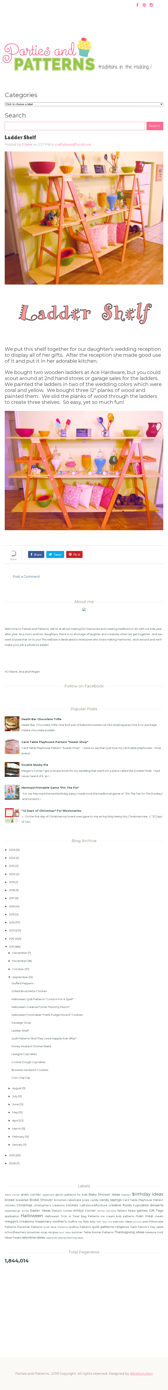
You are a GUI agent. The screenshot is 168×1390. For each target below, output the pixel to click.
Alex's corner (12, 1194)
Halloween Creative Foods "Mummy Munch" (40, 1007)
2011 (11, 946)
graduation (12, 1216)
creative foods (120, 1205)
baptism (126, 1194)
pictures (137, 1221)
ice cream (108, 1216)
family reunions (106, 1210)
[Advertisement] (84, 1299)
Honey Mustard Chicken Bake (31, 1046)
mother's (59, 1221)
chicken (10, 1205)
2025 (12, 849)
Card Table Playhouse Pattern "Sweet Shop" (55, 742)
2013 (12, 930)
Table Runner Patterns (99, 1232)
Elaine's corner (62, 1210)
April (15, 1120)
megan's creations (19, 1221)
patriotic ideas (122, 1221)
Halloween (32, 1215)
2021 (12, 865)
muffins (72, 1221)
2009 (12, 1163)
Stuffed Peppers (22, 983)
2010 (12, 1155)
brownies (60, 1200)
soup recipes (49, 1232)
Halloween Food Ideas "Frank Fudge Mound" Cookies (47, 1014)
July (14, 1096)
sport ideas (65, 1232)
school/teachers (15, 1232)
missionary (43, 1221)
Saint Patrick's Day (142, 1226)
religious (122, 1227)
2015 (12, 914)
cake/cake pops (78, 1200)
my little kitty (86, 1221)
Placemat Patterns (29, 1226)
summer (77, 1232)
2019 (12, 882)
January (17, 1144)
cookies (72, 1205)
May (15, 1112)
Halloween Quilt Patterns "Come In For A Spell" (42, 999)
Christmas (24, 1205)
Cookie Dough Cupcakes (28, 1062)
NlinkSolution (141, 1374)
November (19, 960)
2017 (12, 898)
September (20, 977)
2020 (12, 874)
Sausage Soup (21, 1022)
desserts (156, 1205)
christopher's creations (49, 1205)
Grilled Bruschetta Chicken (29, 991)
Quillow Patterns (80, 1226)
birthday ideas (147, 1194)
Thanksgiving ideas (129, 1232)
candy (94, 1200)
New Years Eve (104, 1221)
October (18, 969)
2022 (12, 857)
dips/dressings (12, 1210)
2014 (12, 922)
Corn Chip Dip (20, 1077)
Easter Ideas (40, 1210)
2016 (12, 906)
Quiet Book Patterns (55, 1227)
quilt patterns (103, 1227)
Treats (16, 1237)
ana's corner (31, 1194)
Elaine (27, 144)
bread (10, 1200)
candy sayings (110, 1200)
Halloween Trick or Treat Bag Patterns (72, 1216)
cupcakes (141, 1205)
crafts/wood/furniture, (73, 144)
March (16, 1128)
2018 (12, 890)
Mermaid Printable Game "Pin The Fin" (50, 787)
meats (159, 1216)
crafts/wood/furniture (93, 1205)
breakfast (22, 1200)
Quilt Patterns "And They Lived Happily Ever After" (44, 1038)
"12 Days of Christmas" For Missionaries (51, 810)
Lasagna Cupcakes (24, 1054)
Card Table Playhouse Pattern (143, 1200)
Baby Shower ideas (104, 1194)
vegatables (51, 1238)
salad (159, 1226)
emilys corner (84, 1210)
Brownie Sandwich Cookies (29, 1070)
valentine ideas (33, 1237)
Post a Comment (26, 577)
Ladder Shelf (19, 1030)
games (142, 1210)
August (17, 1088)
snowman (33, 1232)
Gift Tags (156, 1210)
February (18, 1136)
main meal (144, 1216)
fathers (122, 1210)
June (15, 1104)
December (19, 952)
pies (145, 1221)
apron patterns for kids (71, 1194)
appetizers (48, 1194)
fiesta (131, 1210)
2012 (12, 938)
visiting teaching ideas (70, 1237)
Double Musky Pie (35, 764)
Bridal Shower (41, 1200)
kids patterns (125, 1216)
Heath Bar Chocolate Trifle (41, 719)
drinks (25, 1210)
